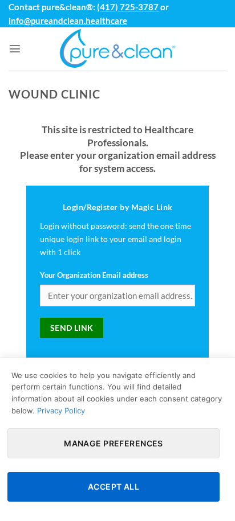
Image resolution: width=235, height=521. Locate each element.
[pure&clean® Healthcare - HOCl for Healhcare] (117, 48)
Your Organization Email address (94, 275)
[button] (15, 48)
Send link (72, 328)
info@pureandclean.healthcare (68, 20)
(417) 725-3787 (128, 7)
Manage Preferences (113, 443)
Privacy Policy (61, 410)
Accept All (113, 486)
